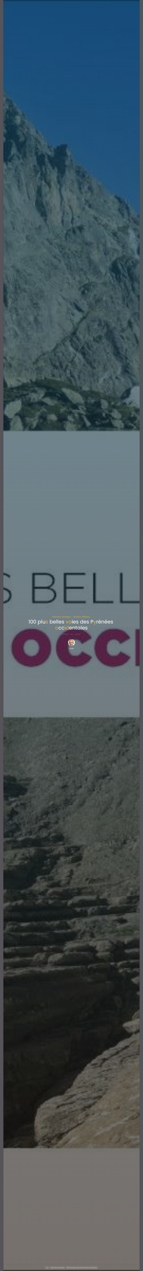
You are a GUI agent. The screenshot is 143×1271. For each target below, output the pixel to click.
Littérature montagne (61, 616)
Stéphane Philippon (81, 616)
